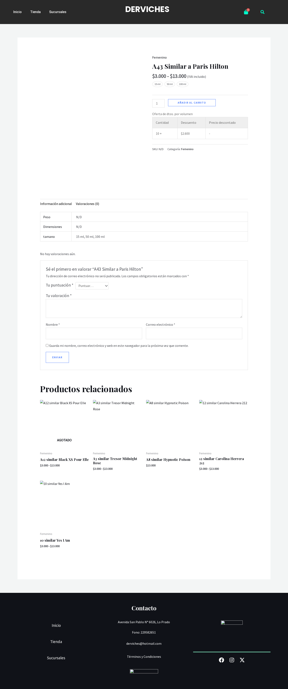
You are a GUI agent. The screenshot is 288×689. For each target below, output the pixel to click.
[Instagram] (231, 660)
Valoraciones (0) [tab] (87, 204)
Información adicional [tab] (56, 204)
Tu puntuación (59, 285)
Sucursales (57, 12)
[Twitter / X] (242, 660)
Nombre (53, 324)
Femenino (159, 57)
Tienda (35, 12)
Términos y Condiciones (144, 656)
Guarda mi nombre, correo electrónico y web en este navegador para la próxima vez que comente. (118, 345)
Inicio (17, 12)
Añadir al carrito (192, 102)
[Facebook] (221, 660)
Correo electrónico (160, 324)
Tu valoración (59, 295)
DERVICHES (147, 9)
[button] (262, 12)
